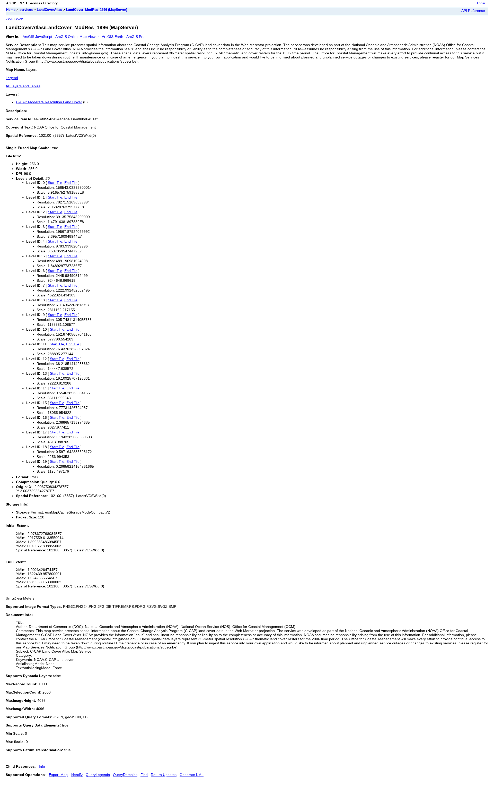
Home (10, 10)
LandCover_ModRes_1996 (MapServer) (96, 10)
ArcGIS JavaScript (37, 37)
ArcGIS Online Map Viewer (77, 37)
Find (144, 775)
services (26, 10)
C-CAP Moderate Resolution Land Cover (49, 102)
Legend (12, 78)
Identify (77, 775)
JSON (9, 18)
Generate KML (192, 775)
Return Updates (164, 775)
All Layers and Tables (23, 86)
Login (481, 3)
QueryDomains (125, 775)
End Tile (70, 183)
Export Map (58, 775)
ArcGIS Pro (135, 37)
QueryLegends (98, 775)
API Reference (473, 10)
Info (42, 766)
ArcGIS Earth (112, 37)
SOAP (19, 18)
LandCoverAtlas (49, 10)
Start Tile (55, 183)
